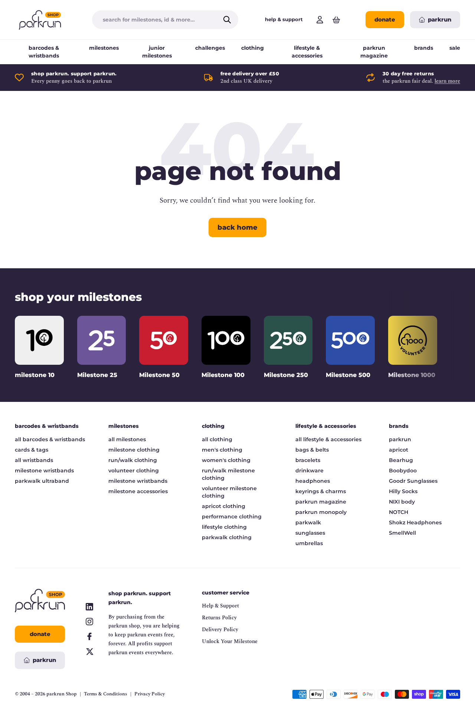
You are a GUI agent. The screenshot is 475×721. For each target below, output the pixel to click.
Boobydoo (403, 470)
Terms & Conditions (105, 694)
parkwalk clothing (227, 537)
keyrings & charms (320, 491)
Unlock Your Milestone (230, 641)
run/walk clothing (132, 460)
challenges (210, 48)
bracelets (307, 460)
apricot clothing (223, 506)
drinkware (309, 470)
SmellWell (402, 533)
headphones (312, 481)
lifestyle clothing (224, 527)
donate (384, 19)
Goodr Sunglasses (413, 481)
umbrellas (309, 543)
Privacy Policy (149, 694)
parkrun (400, 439)
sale (454, 48)
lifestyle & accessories (307, 52)
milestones (104, 48)
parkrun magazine (374, 52)
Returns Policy (219, 618)
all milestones (127, 439)
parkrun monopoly (321, 512)
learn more (447, 81)
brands (423, 48)
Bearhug (401, 460)
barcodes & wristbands (44, 52)
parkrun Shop (61, 694)
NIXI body (402, 501)
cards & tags (31, 449)
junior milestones (157, 52)
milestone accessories (138, 491)
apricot (398, 449)
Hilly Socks (403, 491)
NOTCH (398, 512)
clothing (252, 48)
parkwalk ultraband (42, 481)
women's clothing (226, 460)
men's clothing (222, 449)
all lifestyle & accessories (328, 439)
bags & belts (312, 449)
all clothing (217, 439)
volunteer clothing (133, 470)
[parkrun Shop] (40, 19)
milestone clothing (134, 449)
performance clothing (232, 516)
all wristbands (34, 460)
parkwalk (308, 522)
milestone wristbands (44, 470)
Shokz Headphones (415, 522)
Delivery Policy (220, 629)
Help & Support (220, 606)
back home (237, 227)
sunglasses (310, 533)
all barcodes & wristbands (50, 439)
